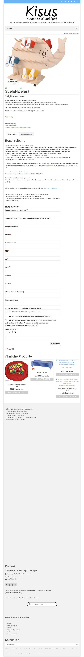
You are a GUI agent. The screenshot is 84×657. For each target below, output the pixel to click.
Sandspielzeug (12, 625)
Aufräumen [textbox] (41, 644)
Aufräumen (75, 33)
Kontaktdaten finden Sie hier (19, 172)
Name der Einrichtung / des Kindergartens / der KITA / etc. (28, 218)
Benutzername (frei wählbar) (16, 210)
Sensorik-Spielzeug (13, 630)
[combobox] (42, 644)
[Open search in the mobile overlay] (42, 604)
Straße (8, 235)
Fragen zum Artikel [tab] (26, 134)
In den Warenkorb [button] (16, 392)
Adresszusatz (10, 243)
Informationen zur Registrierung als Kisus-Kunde (22, 598)
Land (7, 267)
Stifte (8, 632)
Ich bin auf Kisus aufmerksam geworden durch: (23, 308)
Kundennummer (11, 300)
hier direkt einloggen (50, 188)
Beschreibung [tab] (12, 134)
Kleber (9, 623)
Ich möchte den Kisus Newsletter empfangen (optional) (30, 316)
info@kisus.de (48, 165)
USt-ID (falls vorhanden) (14, 292)
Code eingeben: (11, 329)
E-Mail (8, 284)
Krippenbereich (12, 634)
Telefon (8, 275)
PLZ (7, 251)
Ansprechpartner (11, 226)
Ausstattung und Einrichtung (24, 127)
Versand (10, 590)
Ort (6, 259)
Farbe (9, 628)
